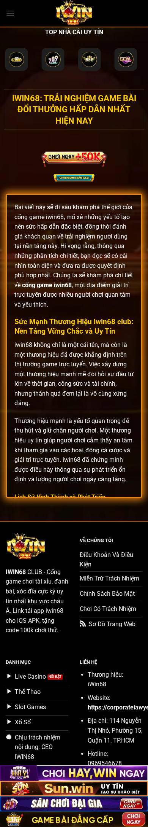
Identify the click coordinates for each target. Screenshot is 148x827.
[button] (10, 13)
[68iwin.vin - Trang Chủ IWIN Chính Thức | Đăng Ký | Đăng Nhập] (74, 13)
